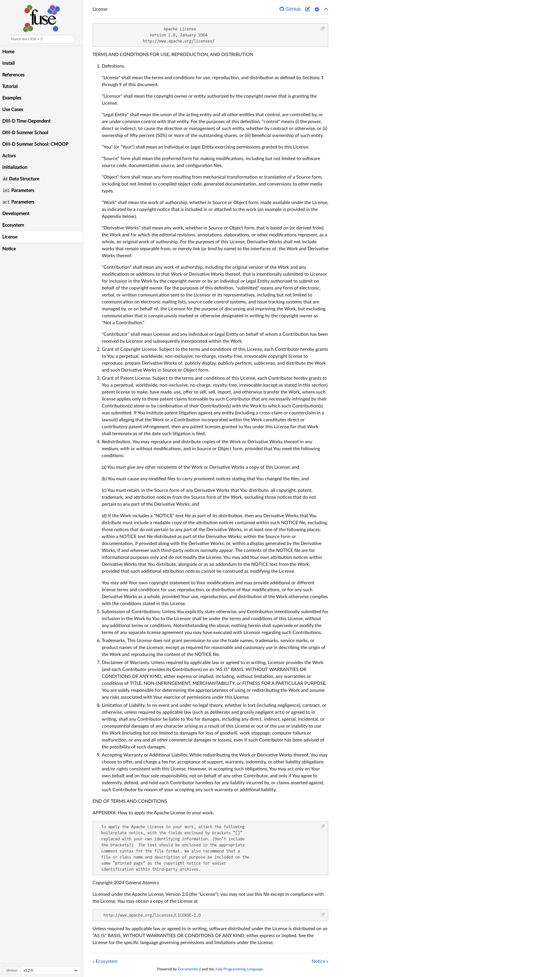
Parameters (18, 190)
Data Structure (21, 179)
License (9, 237)
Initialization (14, 167)
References (13, 75)
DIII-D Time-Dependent (26, 121)
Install (8, 63)
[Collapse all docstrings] (326, 9)
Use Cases (12, 109)
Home (8, 51)
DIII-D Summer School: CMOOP (35, 144)
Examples (11, 98)
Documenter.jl (189, 969)
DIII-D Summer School (25, 132)
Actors (9, 155)
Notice (9, 248)
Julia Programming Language (239, 969)
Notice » (320, 961)
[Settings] (316, 9)
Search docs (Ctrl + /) (26, 39)
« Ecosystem (104, 961)
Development (15, 213)
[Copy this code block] (323, 28)
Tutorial (10, 86)
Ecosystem (13, 225)
